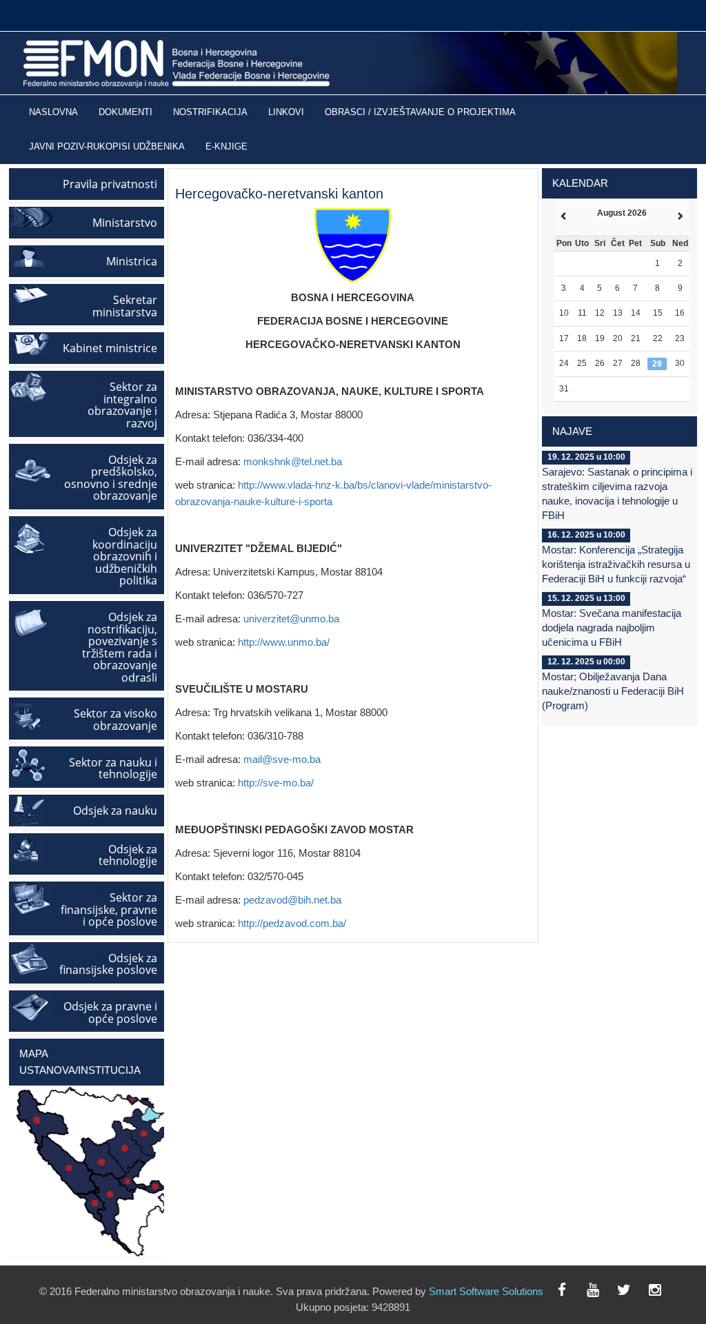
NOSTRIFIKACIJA (210, 112)
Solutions (522, 1291)
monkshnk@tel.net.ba (292, 461)
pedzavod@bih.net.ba (292, 900)
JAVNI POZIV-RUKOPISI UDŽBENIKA (107, 147)
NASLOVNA (53, 112)
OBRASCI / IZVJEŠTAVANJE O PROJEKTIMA (420, 112)
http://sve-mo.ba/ (276, 782)
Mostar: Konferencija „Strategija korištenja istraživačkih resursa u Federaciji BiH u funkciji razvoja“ (616, 564)
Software (479, 1291)
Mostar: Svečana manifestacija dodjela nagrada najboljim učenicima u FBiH (611, 627)
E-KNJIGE (226, 147)
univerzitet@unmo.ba (291, 618)
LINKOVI (286, 112)
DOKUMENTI (125, 112)
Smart (442, 1291)
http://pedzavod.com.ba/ (292, 923)
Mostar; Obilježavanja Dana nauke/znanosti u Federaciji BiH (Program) (613, 691)
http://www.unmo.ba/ (284, 642)
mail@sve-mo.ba (282, 759)
